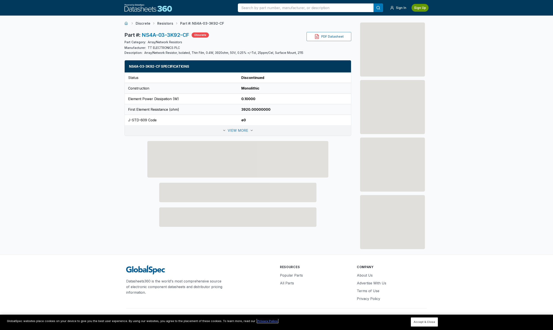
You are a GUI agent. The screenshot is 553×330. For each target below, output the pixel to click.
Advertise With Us (371, 283)
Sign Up (420, 8)
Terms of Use (368, 291)
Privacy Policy (368, 298)
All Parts (287, 283)
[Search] (378, 7)
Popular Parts (291, 275)
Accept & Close (424, 322)
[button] (238, 130)
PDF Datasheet (332, 36)
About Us (365, 275)
